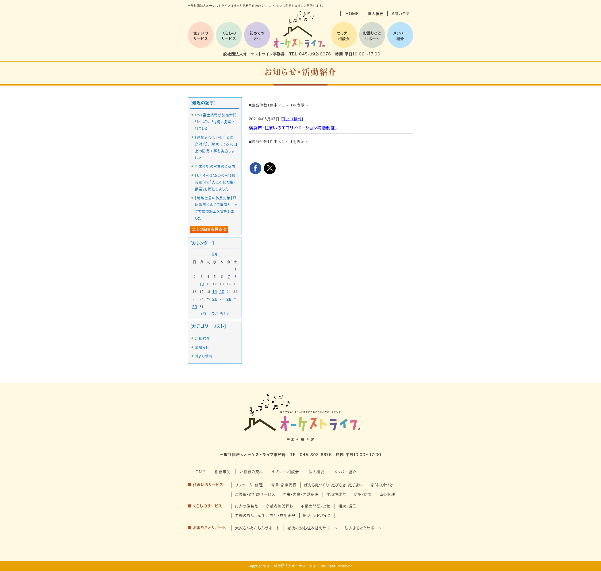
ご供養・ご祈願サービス (255, 494)
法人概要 (376, 14)
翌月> (224, 313)
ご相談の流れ (251, 472)
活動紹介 (202, 338)
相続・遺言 (347, 506)
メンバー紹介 (345, 472)
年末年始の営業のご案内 (215, 166)
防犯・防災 (363, 494)
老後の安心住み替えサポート (312, 528)
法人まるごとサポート (363, 528)
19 (214, 291)
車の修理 (387, 494)
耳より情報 (292, 119)
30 (194, 307)
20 (221, 291)
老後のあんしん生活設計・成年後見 (265, 515)
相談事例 (223, 472)
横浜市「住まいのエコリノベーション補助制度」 (293, 128)
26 (214, 299)
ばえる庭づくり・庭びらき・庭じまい (333, 485)
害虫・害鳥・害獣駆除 (301, 494)
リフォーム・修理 (249, 485)
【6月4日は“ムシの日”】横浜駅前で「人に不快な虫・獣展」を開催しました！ (215, 182)
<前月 (205, 313)
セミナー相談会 (285, 472)
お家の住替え (246, 506)
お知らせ (202, 347)
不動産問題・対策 (316, 506)
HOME (352, 14)
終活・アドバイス (317, 515)
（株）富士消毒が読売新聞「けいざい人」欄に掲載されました (216, 121)
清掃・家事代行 (283, 485)
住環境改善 (336, 494)
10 (201, 284)
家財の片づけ (381, 485)
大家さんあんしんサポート (257, 528)
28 (228, 299)
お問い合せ (400, 14)
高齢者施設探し (279, 506)
